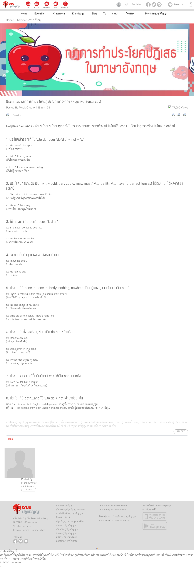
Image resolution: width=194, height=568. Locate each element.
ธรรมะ (115, 13)
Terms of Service (21, 530)
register (136, 4)
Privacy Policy (38, 530)
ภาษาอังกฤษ (35, 20)
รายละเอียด (14, 562)
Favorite (16, 115)
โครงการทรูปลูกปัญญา (156, 13)
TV (104, 13)
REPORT (181, 431)
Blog (94, 13)
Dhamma (20, 20)
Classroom (59, 13)
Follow (29, 489)
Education (39, 13)
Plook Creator (28, 483)
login (125, 4)
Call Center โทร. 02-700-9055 (114, 520)
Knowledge (78, 13)
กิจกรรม (130, 13)
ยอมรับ (4, 562)
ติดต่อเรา (178, 4)
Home (24, 13)
